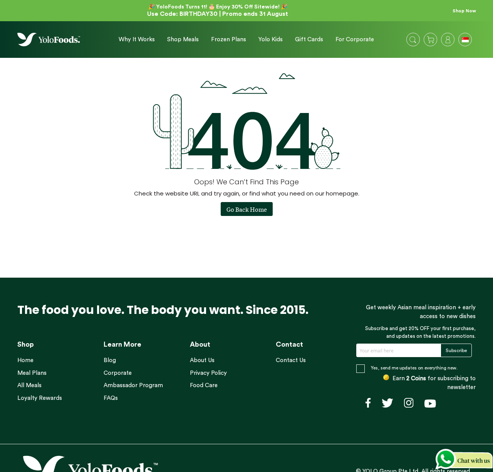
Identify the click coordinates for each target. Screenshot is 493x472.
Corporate (118, 373)
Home (25, 360)
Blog (110, 360)
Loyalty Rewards (39, 398)
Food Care (204, 385)
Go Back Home (246, 209)
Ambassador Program (133, 385)
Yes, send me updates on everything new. (414, 368)
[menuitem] (137, 39)
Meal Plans (32, 373)
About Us (202, 360)
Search (412, 39)
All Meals (29, 385)
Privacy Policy (208, 373)
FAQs (111, 398)
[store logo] (48, 39)
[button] (466, 40)
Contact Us (291, 360)
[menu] (243, 39)
